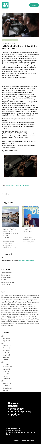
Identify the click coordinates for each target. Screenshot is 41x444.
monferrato (26, 312)
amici (10, 295)
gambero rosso (14, 306)
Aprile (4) (6, 357)
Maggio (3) (6, 355)
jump (2, 310)
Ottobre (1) (6, 348)
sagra (8, 320)
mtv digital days (6, 314)
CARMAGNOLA (27, 297)
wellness (10, 325)
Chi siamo (13, 403)
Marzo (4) (6, 359)
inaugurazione (27, 308)
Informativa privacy (19, 411)
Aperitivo (20, 295)
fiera (8, 304)
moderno (19, 312)
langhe (13, 310)
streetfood (4, 323)
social (3, 321)
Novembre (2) (7, 345)
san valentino (20, 320)
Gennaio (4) (6, 378)
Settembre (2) (7, 388)
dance (3, 301)
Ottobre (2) (6, 364)
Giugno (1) (6, 352)
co (12, 299)
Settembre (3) (7, 367)
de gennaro (9, 301)
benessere (30, 295)
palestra (9, 316)
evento (23, 303)
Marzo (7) (6, 374)
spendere (9, 321)
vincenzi (33, 323)
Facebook (16, 440)
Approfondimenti (6, 272)
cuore (35, 299)
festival (3, 304)
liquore (18, 310)
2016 (2, 295)
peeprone (4, 318)
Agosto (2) (6, 341)
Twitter (23, 440)
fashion (8, 185)
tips (16, 323)
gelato (22, 306)
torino (27, 185)
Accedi (34, 5)
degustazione (18, 301)
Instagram (30, 440)
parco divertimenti (19, 316)
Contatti (13, 405)
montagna (33, 312)
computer (16, 299)
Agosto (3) (6, 369)
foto (17, 304)
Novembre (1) (7, 383)
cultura (30, 299)
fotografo (23, 304)
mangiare (4, 312)
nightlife (20, 314)
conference (23, 299)
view (28, 323)
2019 (2, 336)
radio (31, 318)
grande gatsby (17, 308)
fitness (13, 304)
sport (31, 321)
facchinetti (30, 303)
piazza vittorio (20, 318)
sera (26, 320)
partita (28, 316)
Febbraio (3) (7, 376)
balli (25, 295)
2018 (2, 343)
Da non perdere (6, 275)
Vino (37, 323)
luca (22, 310)
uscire (24, 323)
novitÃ (25, 314)
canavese (19, 297)
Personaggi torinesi (7, 282)
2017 (6, 295)
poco (27, 318)
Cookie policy (16, 408)
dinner (25, 301)
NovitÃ (3, 280)
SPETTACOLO (24, 321)
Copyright (14, 414)
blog (2, 297)
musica (14, 314)
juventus (7, 310)
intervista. (36, 308)
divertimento (32, 301)
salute (13, 320)
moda (12, 185)
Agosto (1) (6, 390)
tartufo (11, 323)
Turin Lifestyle (5, 284)
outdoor (4, 316)
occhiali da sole (19, 185)
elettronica (12, 303)
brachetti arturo (10, 297)
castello (3, 299)
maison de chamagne (31, 310)
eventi (19, 303)
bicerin (36, 295)
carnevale (36, 297)
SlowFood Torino (33, 320)
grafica (10, 308)
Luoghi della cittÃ (7, 277)
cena (8, 299)
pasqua (33, 316)
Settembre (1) (7, 338)
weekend (4, 325)
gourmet (4, 308)
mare (9, 312)
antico (15, 295)
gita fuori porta (30, 306)
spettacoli (15, 321)
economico (4, 303)
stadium (35, 321)
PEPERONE (11, 318)
